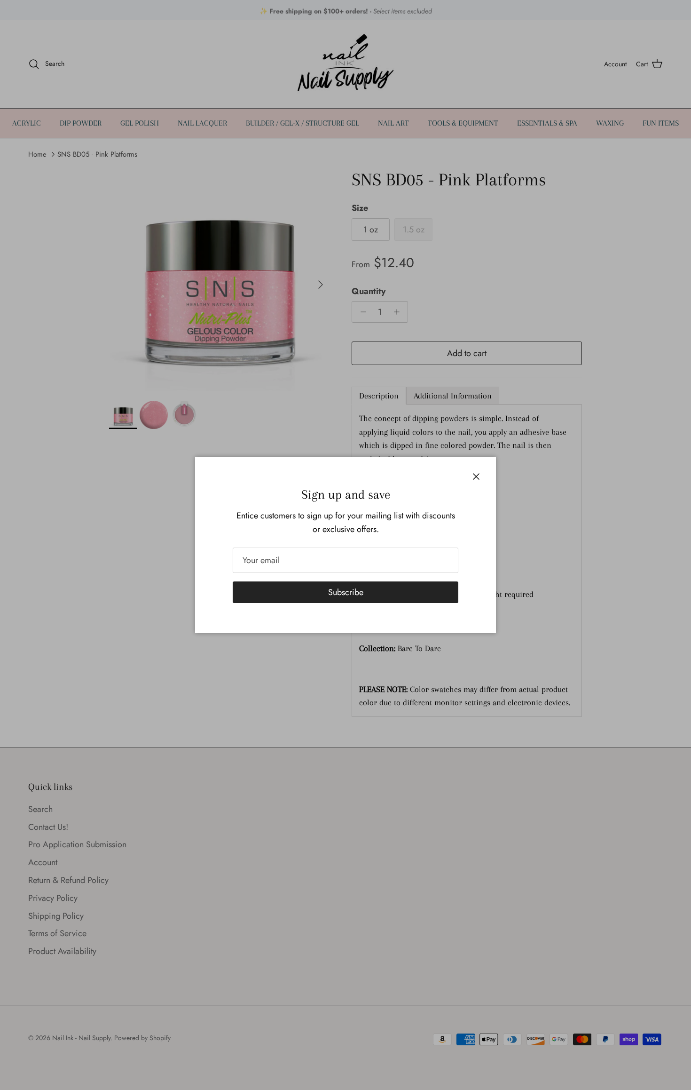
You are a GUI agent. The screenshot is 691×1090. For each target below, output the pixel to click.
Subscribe (345, 592)
